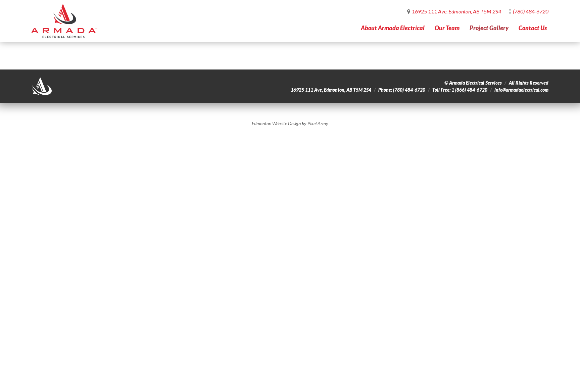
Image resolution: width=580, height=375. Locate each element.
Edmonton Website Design (276, 123)
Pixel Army (317, 123)
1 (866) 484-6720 (469, 90)
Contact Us (533, 28)
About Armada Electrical (393, 28)
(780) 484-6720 (530, 11)
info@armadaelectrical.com (521, 90)
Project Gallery (489, 28)
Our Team (447, 28)
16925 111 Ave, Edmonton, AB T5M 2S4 (456, 11)
